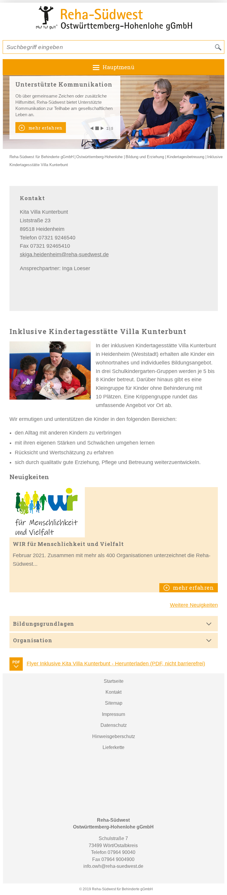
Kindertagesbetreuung (185, 157)
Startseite (114, 681)
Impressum (113, 714)
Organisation (32, 640)
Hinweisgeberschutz (113, 736)
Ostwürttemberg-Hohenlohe (99, 157)
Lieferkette (113, 747)
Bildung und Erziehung (145, 157)
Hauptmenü (118, 67)
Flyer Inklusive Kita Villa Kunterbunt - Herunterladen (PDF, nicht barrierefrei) (116, 664)
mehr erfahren (44, 128)
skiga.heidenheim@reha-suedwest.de (64, 254)
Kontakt (113, 692)
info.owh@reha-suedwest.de (113, 866)
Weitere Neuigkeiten (194, 605)
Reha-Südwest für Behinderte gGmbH (41, 157)
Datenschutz (113, 725)
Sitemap (113, 703)
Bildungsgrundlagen (43, 623)
